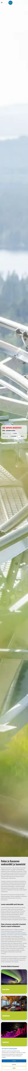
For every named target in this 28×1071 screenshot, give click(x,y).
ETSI (22, 436)
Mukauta (14, 1064)
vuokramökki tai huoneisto (14, 933)
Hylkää (14, 1068)
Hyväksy (14, 1060)
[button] (1, 2)
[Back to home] (14, 2)
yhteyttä (16, 960)
